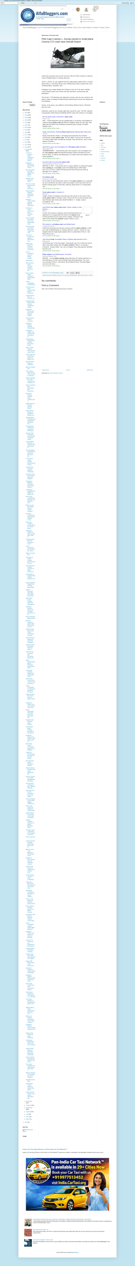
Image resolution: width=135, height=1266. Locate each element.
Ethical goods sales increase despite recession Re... (30, 266)
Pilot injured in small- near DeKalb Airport (59, 224)
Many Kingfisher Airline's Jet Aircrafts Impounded (30, 585)
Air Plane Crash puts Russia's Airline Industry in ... (30, 186)
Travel (103, 160)
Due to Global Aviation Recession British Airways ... (30, 909)
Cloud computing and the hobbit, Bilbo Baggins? (30, 926)
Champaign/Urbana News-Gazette (53, 164)
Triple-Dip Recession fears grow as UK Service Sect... (30, 885)
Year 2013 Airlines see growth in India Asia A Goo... (30, 238)
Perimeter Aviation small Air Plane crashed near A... (30, 397)
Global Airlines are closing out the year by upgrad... (30, 815)
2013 (26, 144)
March (28, 1119)
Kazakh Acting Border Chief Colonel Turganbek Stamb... (30, 304)
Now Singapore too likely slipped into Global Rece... (30, 173)
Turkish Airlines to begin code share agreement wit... (30, 771)
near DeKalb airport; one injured (57, 254)
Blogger (76, 1252)
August (28, 1111)
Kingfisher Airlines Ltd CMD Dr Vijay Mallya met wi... (30, 738)
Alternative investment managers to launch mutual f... (30, 893)
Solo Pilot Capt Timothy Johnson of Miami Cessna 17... (30, 569)
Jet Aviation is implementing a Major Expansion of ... (30, 577)
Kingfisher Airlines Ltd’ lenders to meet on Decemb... (30, 934)
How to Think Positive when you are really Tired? (30, 350)
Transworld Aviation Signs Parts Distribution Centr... (30, 673)
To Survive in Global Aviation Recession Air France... (30, 461)
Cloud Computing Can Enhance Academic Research (30, 689)
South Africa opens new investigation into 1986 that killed (65, 147)
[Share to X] (75, 273)
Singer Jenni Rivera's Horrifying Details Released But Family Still (67, 132)
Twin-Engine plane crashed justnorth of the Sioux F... (30, 730)
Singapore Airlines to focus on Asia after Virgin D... (30, 534)
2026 (26, 112)
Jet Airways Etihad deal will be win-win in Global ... (30, 1043)
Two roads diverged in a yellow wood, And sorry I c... (30, 1067)
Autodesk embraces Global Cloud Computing (30, 970)
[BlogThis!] (73, 273)
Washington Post (48, 149)
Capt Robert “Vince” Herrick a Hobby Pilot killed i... (30, 1086)
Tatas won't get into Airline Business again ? (30, 647)
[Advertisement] (67, 352)
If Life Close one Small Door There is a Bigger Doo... (30, 357)
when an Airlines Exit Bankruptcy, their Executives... (30, 388)
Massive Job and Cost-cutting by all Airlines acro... (30, 869)
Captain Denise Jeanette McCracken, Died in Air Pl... (30, 844)
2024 (26, 117)
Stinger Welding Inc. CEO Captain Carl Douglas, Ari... (30, 380)
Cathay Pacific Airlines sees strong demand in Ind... (30, 1095)
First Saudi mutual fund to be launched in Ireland (30, 986)
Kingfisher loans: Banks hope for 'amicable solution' (30, 861)
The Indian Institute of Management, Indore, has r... (30, 1002)
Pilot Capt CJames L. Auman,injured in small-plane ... (30, 525)
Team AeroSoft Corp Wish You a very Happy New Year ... (30, 221)
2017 (26, 135)
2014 (26, 142)
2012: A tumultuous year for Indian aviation (30, 255)
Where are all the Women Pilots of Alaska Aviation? (30, 508)
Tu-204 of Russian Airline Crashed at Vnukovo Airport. (30, 156)
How (48, 177)
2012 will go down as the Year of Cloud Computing (30, 373)
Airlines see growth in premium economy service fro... (30, 246)
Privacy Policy (105, 151)
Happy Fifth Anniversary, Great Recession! (30, 963)
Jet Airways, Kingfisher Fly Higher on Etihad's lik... (30, 492)
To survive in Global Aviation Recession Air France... (30, 560)
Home (68, 370)
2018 (26, 132)
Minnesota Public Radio (50, 179)
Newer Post (45, 370)
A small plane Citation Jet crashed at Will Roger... (30, 428)
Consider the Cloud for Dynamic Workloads (30, 469)
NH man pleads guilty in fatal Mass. (57, 117)
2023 (26, 120)
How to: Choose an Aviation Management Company (30, 779)
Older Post (90, 370)
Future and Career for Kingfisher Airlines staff (30, 808)
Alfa (102, 153)
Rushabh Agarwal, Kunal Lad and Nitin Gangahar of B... (30, 610)
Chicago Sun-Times (49, 226)
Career (103, 158)
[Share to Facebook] (77, 273)
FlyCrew (103, 147)
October (28, 1105)
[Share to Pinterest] (79, 273)
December (29, 149)
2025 (26, 115)
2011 (26, 1122)
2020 (26, 127)
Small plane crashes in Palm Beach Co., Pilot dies (30, 994)
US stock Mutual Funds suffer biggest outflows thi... (30, 801)
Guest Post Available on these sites (43, 1240)
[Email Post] (67, 272)
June (27, 1116)
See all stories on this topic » (51, 128)
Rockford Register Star (49, 256)
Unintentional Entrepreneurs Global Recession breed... (30, 342)
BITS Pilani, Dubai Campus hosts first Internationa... (30, 601)
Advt (102, 156)
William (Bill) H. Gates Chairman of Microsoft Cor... (30, 1010)
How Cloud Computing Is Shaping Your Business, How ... (30, 499)
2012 (26, 147)
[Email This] (71, 273)
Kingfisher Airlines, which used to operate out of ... (30, 1027)
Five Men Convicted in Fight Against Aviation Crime (30, 517)
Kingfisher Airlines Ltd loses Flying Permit (30, 165)
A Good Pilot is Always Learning (30, 319)
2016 (26, 137)
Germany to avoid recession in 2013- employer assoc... (30, 211)
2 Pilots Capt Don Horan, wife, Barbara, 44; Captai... (30, 956)
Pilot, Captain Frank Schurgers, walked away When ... (30, 276)
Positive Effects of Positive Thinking (30, 950)
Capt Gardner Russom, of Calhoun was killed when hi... (30, 444)
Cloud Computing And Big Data (30, 283)
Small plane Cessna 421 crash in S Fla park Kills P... (30, 681)
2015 (26, 139)
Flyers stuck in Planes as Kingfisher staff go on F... (30, 413)
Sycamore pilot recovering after (56, 162)
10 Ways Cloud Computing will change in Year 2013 (30, 832)
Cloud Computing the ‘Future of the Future (30, 548)
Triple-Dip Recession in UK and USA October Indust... (30, 755)
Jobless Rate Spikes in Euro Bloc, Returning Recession (30, 1051)
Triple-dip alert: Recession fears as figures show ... (30, 697)
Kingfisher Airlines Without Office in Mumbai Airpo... (30, 978)
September (29, 1107)
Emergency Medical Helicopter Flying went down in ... (30, 484)
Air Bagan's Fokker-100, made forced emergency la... (30, 333)
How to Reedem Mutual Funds (30, 617)
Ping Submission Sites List (40, 1229)
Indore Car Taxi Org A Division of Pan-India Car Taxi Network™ (45, 1149)
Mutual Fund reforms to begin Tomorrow (29, 1035)
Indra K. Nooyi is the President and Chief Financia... (30, 1075)
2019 (26, 130)
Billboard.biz (46, 241)
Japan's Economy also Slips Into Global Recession (30, 593)
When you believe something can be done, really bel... (30, 1019)
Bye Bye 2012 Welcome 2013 (30, 180)
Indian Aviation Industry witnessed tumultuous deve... (30, 194)
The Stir (45, 134)
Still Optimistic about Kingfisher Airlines (30, 763)
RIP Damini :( (29, 260)
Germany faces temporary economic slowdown (30, 640)
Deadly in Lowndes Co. (54, 192)
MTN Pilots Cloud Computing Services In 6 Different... (30, 747)
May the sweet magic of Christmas (30, 363)
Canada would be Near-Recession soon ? (30, 542)
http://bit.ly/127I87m (49, 169)
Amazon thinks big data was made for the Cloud (30, 1059)
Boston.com (46, 118)
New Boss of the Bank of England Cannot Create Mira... (30, 917)
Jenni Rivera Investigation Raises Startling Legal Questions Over (65, 239)
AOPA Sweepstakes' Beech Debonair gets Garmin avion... (30, 664)
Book (102, 149)
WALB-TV (46, 194)
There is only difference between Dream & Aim (30, 901)
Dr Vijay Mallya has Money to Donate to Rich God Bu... (30, 453)
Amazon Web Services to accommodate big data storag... (30, 436)
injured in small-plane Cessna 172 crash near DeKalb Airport (62, 275)
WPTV (45, 211)
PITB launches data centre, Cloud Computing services (30, 632)
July (27, 1114)
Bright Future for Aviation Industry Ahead (30, 406)
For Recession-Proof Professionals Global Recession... (30, 290)
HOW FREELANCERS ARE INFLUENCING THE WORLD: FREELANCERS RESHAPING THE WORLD (62, 1219)
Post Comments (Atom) (56, 373)
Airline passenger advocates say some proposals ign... (30, 713)
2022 (26, 122)
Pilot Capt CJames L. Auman (85, 275)
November (29, 1101)
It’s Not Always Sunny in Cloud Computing (30, 877)
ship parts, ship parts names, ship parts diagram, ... (30, 476)
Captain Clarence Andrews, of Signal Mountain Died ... (30, 823)
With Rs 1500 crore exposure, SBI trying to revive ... (30, 852)
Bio (102, 145)
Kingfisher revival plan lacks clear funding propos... (30, 312)
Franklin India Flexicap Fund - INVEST (30, 722)
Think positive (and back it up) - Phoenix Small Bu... (30, 786)
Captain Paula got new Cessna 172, (30, 297)
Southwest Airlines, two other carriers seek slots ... (30, 705)
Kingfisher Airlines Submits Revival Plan (30, 326)
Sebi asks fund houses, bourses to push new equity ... (30, 793)
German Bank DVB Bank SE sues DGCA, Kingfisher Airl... (30, 420)
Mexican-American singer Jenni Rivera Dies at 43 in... (30, 624)
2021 (26, 125)
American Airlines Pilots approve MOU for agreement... (30, 202)
